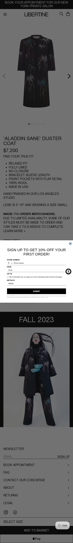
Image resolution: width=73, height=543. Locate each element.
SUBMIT (36, 291)
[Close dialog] (70, 243)
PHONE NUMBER (13, 260)
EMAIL (9, 267)
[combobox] (10, 263)
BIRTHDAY (11, 280)
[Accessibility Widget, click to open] (68, 271)
